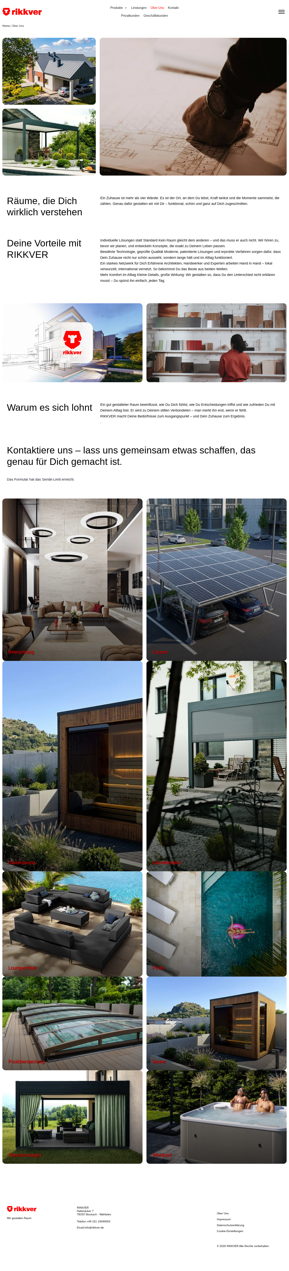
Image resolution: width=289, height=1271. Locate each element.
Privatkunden (130, 15)
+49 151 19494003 (98, 1221)
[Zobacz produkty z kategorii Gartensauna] (72, 766)
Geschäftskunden (156, 15)
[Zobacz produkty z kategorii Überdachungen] (72, 1117)
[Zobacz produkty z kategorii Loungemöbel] (72, 923)
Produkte (116, 7)
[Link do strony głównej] (22, 11)
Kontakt (173, 7)
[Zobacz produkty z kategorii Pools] (216, 923)
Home (6, 25)
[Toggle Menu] (281, 12)
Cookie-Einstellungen (230, 1231)
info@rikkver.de (94, 1227)
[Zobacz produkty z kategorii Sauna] (216, 1023)
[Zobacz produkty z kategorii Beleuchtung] (72, 579)
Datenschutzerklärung (230, 1225)
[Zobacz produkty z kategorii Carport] (216, 579)
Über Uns (157, 7)
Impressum (224, 1219)
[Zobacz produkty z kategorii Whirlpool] (216, 1117)
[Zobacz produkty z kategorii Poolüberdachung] (72, 1023)
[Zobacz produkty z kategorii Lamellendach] (216, 766)
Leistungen (139, 7)
